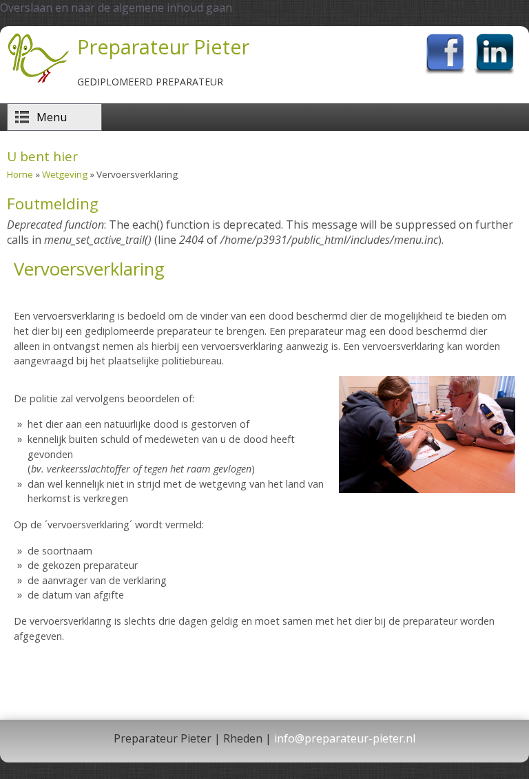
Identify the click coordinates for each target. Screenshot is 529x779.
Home (20, 174)
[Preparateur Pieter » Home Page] (38, 81)
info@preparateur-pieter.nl (344, 738)
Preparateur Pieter (163, 46)
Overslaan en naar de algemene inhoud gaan (116, 7)
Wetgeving (64, 174)
